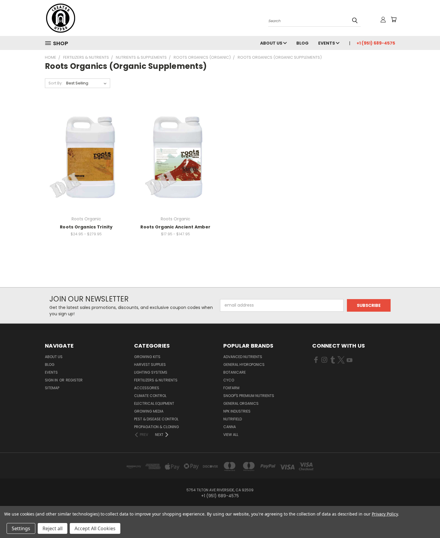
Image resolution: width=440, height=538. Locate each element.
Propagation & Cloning (156, 426)
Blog (302, 43)
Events (327, 43)
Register (74, 380)
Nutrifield (232, 419)
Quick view (86, 144)
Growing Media (148, 411)
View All (230, 434)
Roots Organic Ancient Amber (175, 227)
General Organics (241, 403)
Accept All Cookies (95, 528)
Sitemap (52, 387)
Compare (84, 156)
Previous (424, 519)
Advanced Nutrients (242, 356)
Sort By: (55, 83)
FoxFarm (231, 387)
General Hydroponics (244, 364)
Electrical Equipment (154, 403)
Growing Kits (147, 356)
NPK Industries (237, 411)
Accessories (146, 387)
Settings (21, 528)
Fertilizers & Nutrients (155, 380)
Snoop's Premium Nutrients (248, 395)
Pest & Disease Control (156, 419)
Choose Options (86, 167)
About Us (271, 43)
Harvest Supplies (150, 364)
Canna (229, 426)
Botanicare (234, 372)
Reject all (53, 528)
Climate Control (150, 395)
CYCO (228, 380)
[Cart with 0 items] (394, 19)
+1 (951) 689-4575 (375, 43)
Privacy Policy (385, 514)
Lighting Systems (150, 372)
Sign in (52, 380)
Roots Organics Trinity (86, 227)
